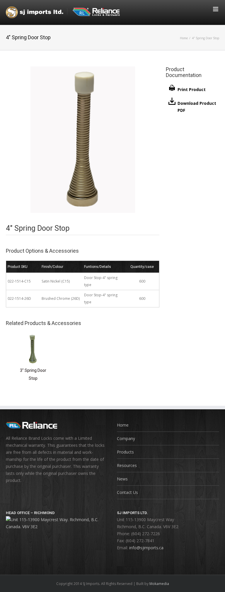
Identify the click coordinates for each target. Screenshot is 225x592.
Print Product (192, 89)
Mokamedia (159, 583)
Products (125, 452)
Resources (127, 465)
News (122, 479)
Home (184, 38)
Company (126, 438)
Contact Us (127, 492)
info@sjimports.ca (146, 547)
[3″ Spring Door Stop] (33, 336)
